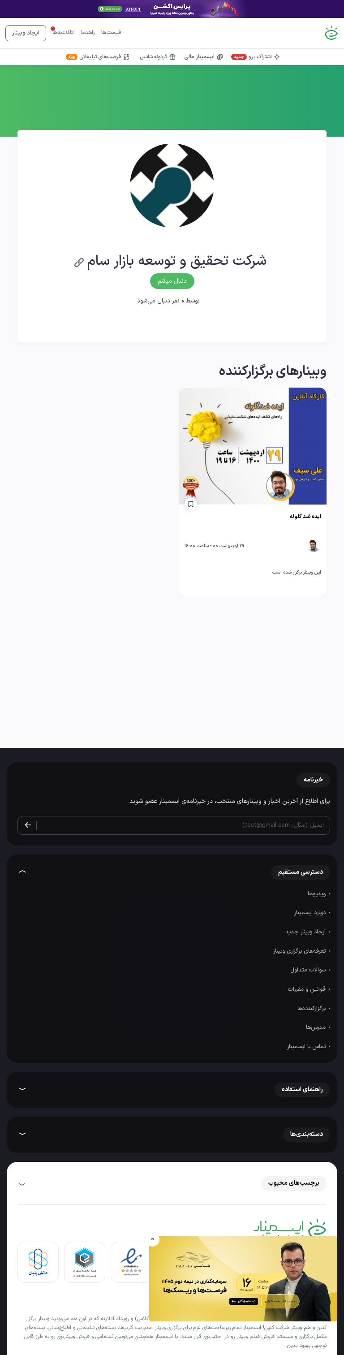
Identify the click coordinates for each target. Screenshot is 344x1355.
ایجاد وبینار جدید (306, 932)
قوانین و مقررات (307, 989)
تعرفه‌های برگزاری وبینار (300, 951)
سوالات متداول (308, 970)
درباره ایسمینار (310, 912)
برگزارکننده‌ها (312, 1008)
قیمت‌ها (111, 32)
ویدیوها (317, 893)
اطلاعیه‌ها (63, 32)
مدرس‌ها (316, 1027)
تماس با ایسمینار (307, 1046)
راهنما (88, 32)
